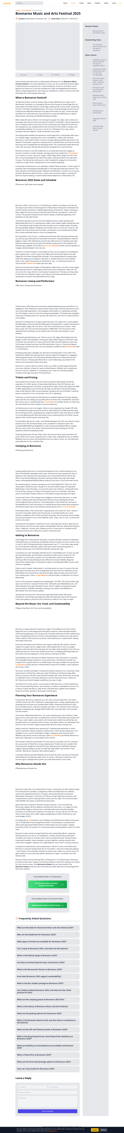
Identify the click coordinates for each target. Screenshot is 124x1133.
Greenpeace (20, 665)
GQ (30, 820)
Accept (95, 1130)
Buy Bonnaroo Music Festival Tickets (46, 905)
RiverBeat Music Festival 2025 (98, 112)
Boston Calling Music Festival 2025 (99, 104)
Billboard (69, 347)
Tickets (81, 3)
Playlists (97, 3)
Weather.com (31, 263)
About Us (46, 1126)
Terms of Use (64, 1126)
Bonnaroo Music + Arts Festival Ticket (99, 32)
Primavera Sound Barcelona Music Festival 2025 (98, 89)
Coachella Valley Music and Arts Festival (98, 128)
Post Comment (47, 1111)
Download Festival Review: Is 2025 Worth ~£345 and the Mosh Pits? (99, 81)
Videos (106, 3)
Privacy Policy (54, 1126)
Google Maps (40, 575)
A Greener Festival (68, 507)
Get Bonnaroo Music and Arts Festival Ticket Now (46, 884)
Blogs (89, 3)
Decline (103, 1130)
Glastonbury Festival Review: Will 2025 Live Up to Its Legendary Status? (99, 62)
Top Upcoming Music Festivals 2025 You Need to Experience (99, 47)
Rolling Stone (72, 153)
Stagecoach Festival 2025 (99, 119)
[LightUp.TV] (7, 3)
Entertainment (26, 10)
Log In (114, 3)
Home (65, 3)
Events (73, 3)
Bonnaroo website (50, 246)
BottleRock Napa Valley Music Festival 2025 (99, 97)
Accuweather (56, 735)
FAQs (71, 1126)
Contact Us (77, 1126)
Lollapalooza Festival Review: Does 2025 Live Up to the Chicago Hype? (99, 72)
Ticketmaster (49, 402)
